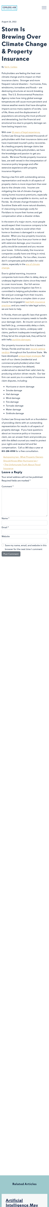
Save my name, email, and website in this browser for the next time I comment (26, 547)
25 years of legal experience (26, 132)
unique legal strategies (30, 355)
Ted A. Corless (10, 66)
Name (5, 518)
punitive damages (21, 339)
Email (5, 527)
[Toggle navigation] (44, 8)
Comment (8, 486)
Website (6, 536)
